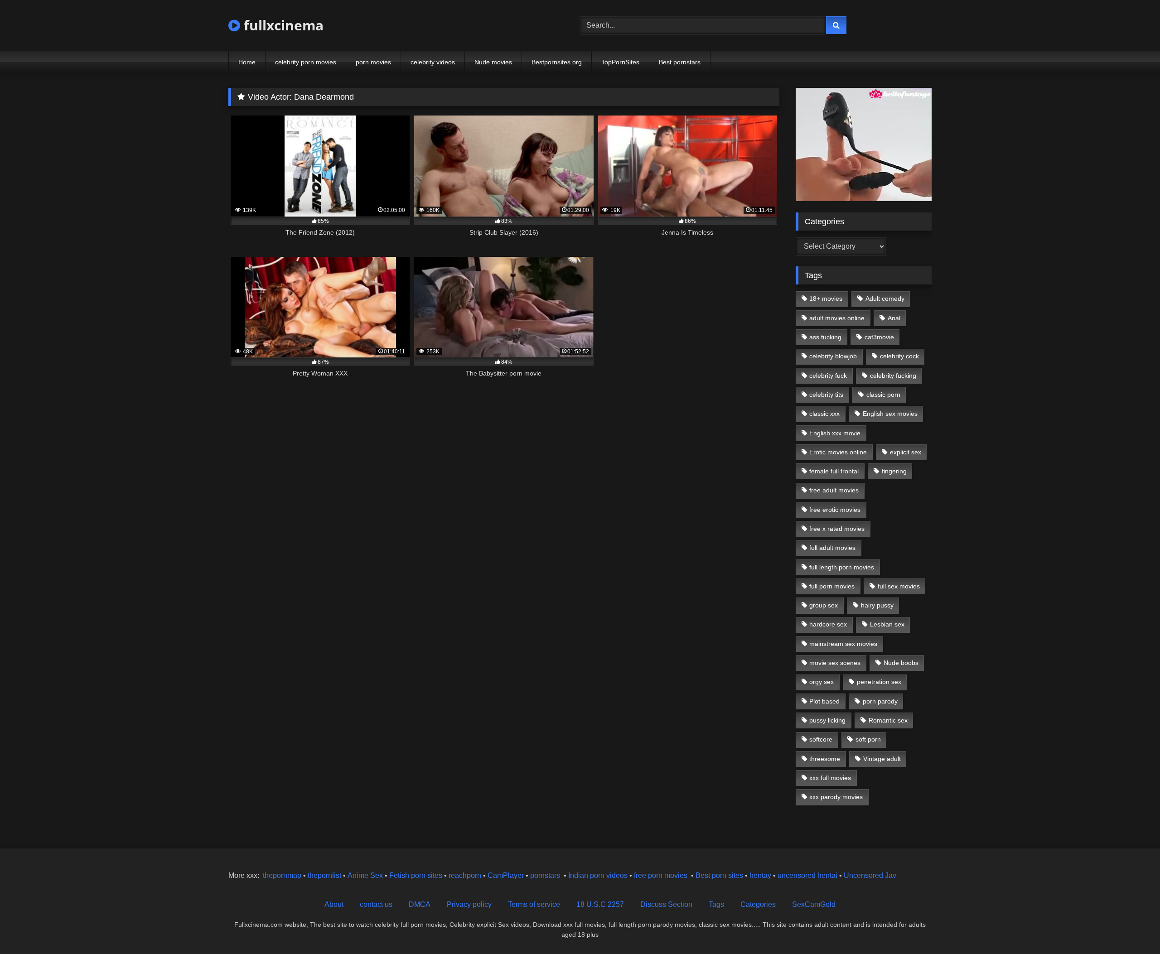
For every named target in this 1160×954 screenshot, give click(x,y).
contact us (376, 904)
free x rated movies (837, 528)
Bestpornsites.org (557, 62)
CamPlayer (506, 875)
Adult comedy (884, 298)
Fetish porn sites (416, 875)
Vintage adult (882, 758)
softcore (820, 739)
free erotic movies (834, 509)
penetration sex (879, 681)
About (333, 904)
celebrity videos (433, 62)
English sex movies (890, 413)
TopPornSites (620, 62)
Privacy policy (469, 904)
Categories (758, 904)
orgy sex (821, 681)
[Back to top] (1132, 927)
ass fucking (825, 337)
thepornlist (325, 875)
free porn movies (660, 875)
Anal (894, 318)
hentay (760, 875)
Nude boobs (901, 662)
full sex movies (899, 586)
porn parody (880, 701)
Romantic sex (888, 720)
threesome (824, 758)
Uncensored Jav (870, 875)
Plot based (824, 701)
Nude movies (493, 62)
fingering (894, 471)
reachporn (466, 875)
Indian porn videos (598, 875)
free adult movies (834, 490)
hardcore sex (828, 624)
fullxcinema (282, 25)
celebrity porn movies (305, 62)
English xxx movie (834, 433)
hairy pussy (877, 605)
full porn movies (832, 586)
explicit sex (905, 452)
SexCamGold (814, 904)
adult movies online (837, 318)
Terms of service (534, 904)
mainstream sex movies (843, 643)
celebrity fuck (828, 375)
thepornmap (281, 875)
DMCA (419, 904)
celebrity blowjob (833, 356)
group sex (823, 605)
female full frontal (834, 471)
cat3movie (879, 337)
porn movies (373, 62)
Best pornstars (680, 62)
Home (247, 62)
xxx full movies (830, 777)
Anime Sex (365, 875)
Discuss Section (666, 904)
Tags (716, 904)
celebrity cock (899, 356)
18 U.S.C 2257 (600, 904)
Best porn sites (719, 875)
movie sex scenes (834, 662)
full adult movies (832, 547)
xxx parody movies (836, 796)
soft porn (868, 739)
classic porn (883, 394)
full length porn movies (841, 567)
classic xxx (824, 413)
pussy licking (827, 720)
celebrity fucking (893, 375)
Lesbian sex (887, 624)
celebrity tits (826, 394)
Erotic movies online (838, 452)
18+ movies (825, 298)
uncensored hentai (807, 875)
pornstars (545, 875)
